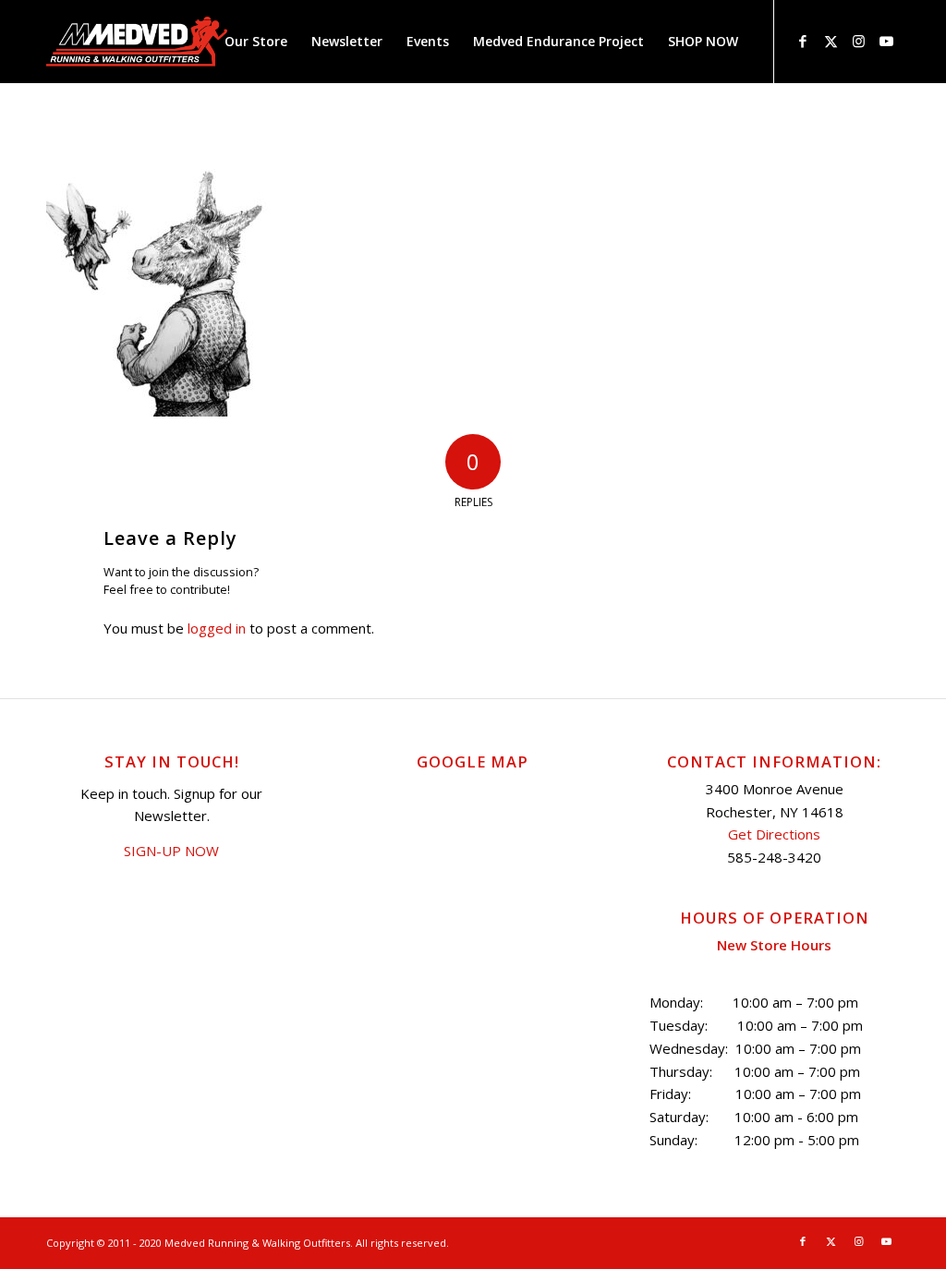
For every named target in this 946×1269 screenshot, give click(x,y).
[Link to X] (830, 40)
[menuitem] (255, 41)
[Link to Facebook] (803, 40)
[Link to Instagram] (858, 40)
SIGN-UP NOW (171, 850)
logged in (217, 628)
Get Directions (774, 834)
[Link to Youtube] (886, 40)
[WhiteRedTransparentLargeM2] (136, 41)
